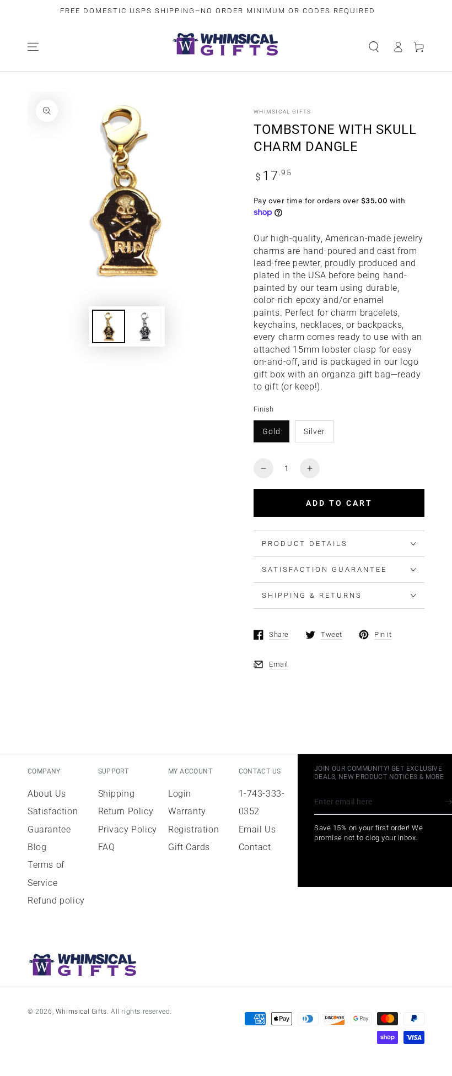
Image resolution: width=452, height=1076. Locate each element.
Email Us (257, 829)
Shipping (116, 793)
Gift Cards (189, 847)
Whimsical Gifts (282, 112)
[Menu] (33, 47)
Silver (314, 431)
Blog (37, 847)
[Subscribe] (448, 802)
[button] (374, 47)
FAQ (106, 847)
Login (179, 793)
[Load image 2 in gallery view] (145, 326)
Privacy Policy (127, 829)
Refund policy (56, 900)
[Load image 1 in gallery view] (108, 326)
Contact (255, 847)
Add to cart (339, 503)
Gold (271, 431)
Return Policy (126, 811)
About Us (47, 793)
